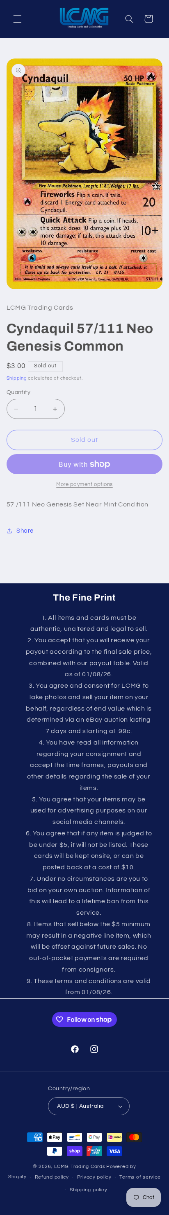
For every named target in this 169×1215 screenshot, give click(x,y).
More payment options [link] (84, 484)
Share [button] (25, 531)
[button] (17, 18)
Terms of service (140, 1177)
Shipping (17, 378)
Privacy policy (94, 1177)
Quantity (18, 392)
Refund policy (52, 1177)
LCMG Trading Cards (79, 1166)
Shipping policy (88, 1190)
